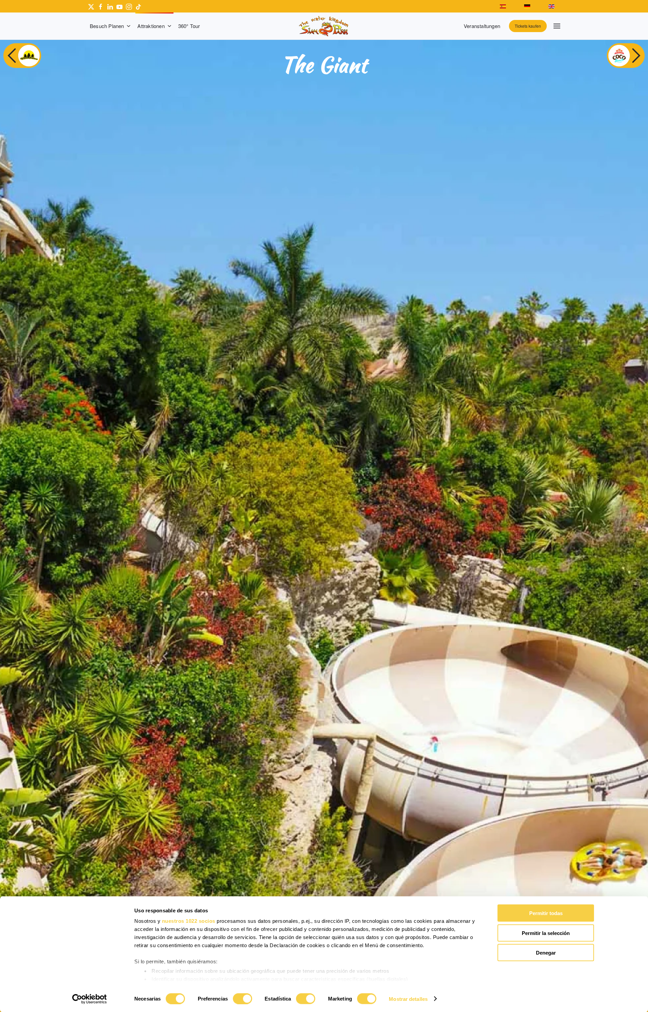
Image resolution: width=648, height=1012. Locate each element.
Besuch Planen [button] (107, 25)
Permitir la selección (546, 933)
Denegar (546, 953)
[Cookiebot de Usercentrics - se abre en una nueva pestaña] (89, 999)
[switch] (242, 998)
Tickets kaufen (528, 26)
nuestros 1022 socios (188, 921)
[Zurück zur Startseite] (324, 26)
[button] (557, 26)
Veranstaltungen (482, 25)
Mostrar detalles (408, 999)
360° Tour (189, 25)
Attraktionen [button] (150, 25)
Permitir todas (546, 913)
